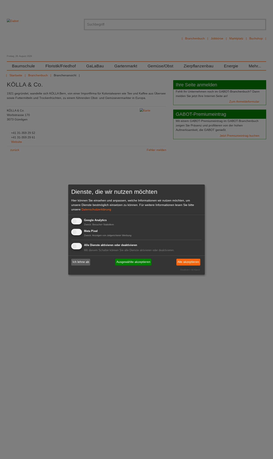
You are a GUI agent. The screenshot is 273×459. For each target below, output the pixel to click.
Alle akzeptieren (188, 262)
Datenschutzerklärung (96, 209)
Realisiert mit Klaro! (190, 269)
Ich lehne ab (81, 262)
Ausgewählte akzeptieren (133, 262)
